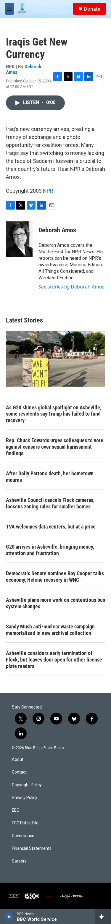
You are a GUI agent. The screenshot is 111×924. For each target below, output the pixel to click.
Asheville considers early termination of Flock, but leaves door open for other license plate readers (54, 659)
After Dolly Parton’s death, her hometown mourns (50, 476)
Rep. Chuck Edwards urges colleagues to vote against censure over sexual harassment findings (54, 446)
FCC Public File (25, 823)
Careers (19, 861)
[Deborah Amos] (19, 239)
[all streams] (103, 916)
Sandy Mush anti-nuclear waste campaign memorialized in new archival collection (50, 629)
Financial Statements (32, 848)
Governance (23, 836)
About (17, 759)
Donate (92, 9)
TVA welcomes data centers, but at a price (51, 526)
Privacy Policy (24, 797)
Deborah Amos (57, 230)
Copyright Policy (27, 785)
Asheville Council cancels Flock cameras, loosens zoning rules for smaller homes (50, 503)
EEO (16, 810)
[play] (9, 917)
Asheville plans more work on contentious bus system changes (55, 603)
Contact (19, 772)
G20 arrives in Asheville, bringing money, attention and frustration (50, 550)
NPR (48, 191)
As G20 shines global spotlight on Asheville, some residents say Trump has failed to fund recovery (53, 414)
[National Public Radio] (14, 895)
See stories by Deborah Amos (71, 286)
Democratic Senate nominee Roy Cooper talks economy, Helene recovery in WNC (55, 576)
